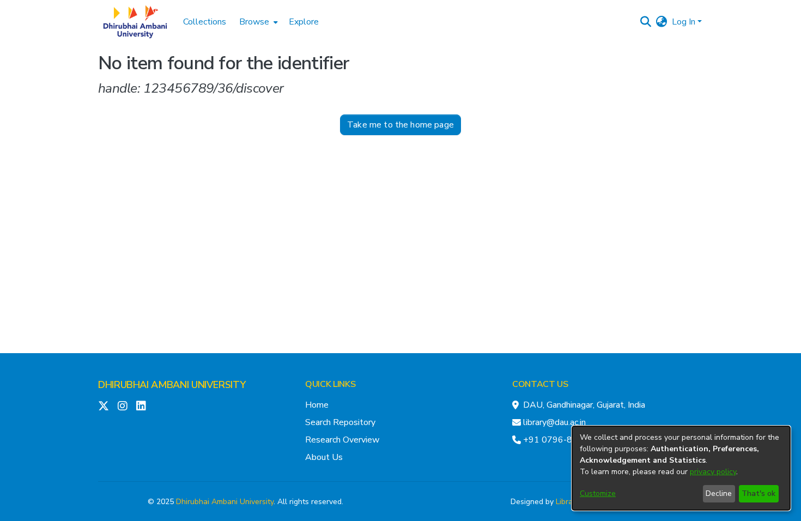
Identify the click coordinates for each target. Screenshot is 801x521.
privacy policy (713, 472)
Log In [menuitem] (683, 22)
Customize (598, 493)
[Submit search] (646, 21)
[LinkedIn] (141, 406)
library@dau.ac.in (554, 422)
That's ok (758, 493)
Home (317, 405)
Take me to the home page (400, 125)
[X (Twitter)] (103, 406)
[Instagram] (123, 406)
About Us (324, 457)
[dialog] (681, 468)
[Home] (135, 22)
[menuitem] (257, 22)
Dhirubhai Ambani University (225, 501)
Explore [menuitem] (304, 22)
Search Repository (340, 422)
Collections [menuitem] (204, 22)
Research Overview (342, 440)
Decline (719, 493)
